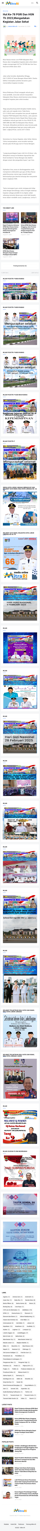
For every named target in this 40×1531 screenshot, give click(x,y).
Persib (17, 1365)
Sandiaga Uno (8, 1379)
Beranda (5, 11)
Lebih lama (34, 272)
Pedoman (21, 1524)
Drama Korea (17, 1313)
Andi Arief (29, 1297)
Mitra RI (22, 1527)
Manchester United (25, 1339)
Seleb (19, 1379)
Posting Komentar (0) (20, 266)
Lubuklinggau (22, 1333)
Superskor (25, 1388)
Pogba (6, 1369)
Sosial (20, 1382)
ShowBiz (29, 1379)
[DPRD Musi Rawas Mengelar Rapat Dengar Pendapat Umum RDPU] (11, 243)
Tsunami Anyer (16, 1395)
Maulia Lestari (8, 1342)
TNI (5, 1395)
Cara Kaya (19, 1306)
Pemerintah (7, 1356)
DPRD (6, 1313)
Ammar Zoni (17, 1297)
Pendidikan (19, 1356)
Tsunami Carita (30, 1395)
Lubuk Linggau (8, 1333)
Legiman (16, 1329)
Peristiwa (7, 1365)
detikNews (27, 1310)
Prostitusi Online (9, 1372)
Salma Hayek (8, 1375)
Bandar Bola (30, 1300)
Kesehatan (19, 1326)
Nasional (16, 1349)
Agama (6, 1297)
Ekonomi (28, 1313)
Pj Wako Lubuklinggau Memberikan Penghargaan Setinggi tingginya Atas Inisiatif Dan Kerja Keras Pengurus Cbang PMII (26, 1448)
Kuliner (6, 1329)
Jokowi (30, 1323)
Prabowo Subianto (28, 1369)
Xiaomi (32, 1398)
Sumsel (14, 1388)
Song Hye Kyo (8, 1382)
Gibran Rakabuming (27, 1316)
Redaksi (6, 1524)
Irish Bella (20, 1323)
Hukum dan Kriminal (10, 1320)
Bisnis (32, 1303)
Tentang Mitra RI (31, 1524)
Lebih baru (5, 272)
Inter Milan (24, 1320)
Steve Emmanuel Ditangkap (12, 1385)
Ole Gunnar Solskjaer (10, 1352)
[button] (2, 3)
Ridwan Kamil (23, 1372)
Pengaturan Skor (9, 1362)
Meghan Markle (22, 1342)
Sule (5, 1388)
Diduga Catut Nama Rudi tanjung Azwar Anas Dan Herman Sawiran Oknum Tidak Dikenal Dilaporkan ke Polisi (26, 1470)
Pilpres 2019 (28, 1365)
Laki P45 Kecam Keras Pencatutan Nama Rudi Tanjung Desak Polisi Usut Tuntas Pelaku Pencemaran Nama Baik (26, 1482)
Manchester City (9, 1339)
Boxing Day (7, 1306)
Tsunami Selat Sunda (10, 1398)
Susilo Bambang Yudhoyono (12, 1392)
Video (24, 1398)
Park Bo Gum (26, 1352)
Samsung (20, 1375)
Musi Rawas (28, 1346)
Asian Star (7, 1300)
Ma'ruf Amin (8, 1336)
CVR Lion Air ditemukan (11, 1310)
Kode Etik (13, 1524)
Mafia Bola (20, 1336)
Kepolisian (7, 1326)
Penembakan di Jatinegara (12, 1359)
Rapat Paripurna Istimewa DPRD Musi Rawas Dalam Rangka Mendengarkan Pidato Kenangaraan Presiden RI (11, 228)
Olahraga (27, 1349)
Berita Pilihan (8, 1303)
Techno (28, 1392)
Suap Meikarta (30, 1385)
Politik (15, 1369)
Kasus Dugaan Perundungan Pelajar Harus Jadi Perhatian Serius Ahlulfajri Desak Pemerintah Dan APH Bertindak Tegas (26, 1494)
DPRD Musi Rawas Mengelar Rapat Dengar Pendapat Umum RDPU (10, 252)
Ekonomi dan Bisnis (10, 1316)
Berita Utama (21, 1303)
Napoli (6, 1349)
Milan (6, 1346)
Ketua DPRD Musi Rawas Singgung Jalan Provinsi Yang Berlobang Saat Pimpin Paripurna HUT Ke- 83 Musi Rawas (28, 228)
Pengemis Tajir (24, 1362)
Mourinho (16, 1346)
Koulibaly (31, 1326)
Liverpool (27, 1329)
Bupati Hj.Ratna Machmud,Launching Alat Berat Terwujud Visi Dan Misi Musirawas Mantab (26, 1459)
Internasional (8, 1323)
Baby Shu (18, 1300)
